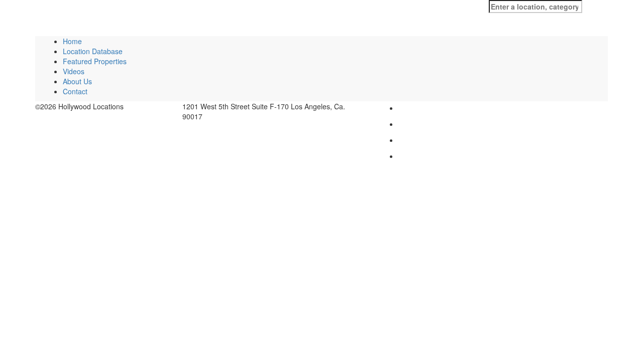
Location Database (93, 51)
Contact (75, 91)
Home (72, 41)
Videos (73, 71)
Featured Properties (95, 61)
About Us (77, 81)
